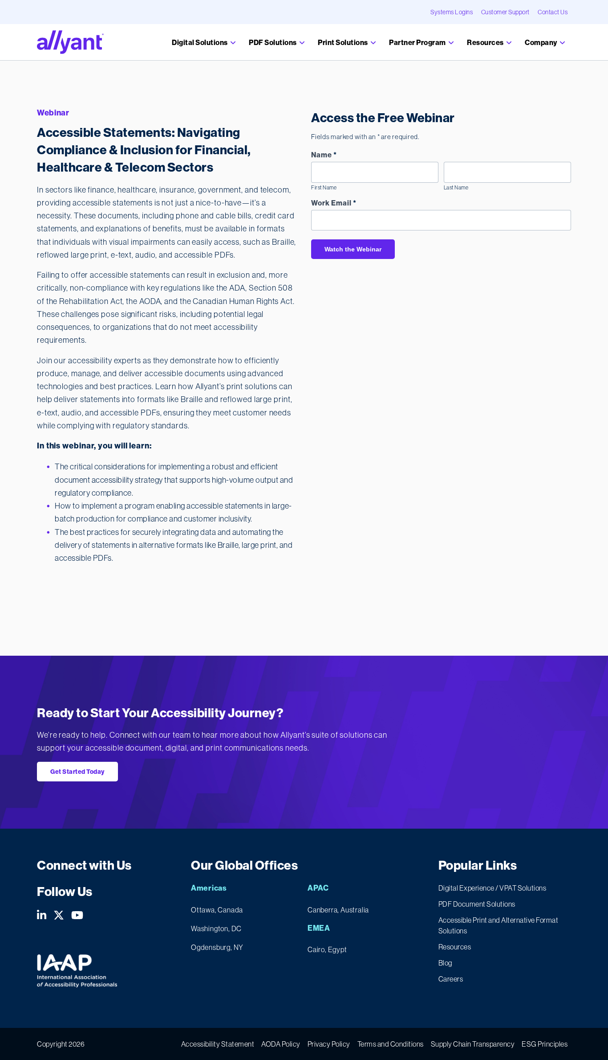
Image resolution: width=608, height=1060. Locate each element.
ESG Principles (544, 1043)
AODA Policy (280, 1043)
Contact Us (552, 12)
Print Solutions (343, 42)
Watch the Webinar (352, 249)
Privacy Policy (329, 1043)
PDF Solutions (273, 42)
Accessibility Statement (218, 1043)
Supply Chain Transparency (473, 1043)
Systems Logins (451, 12)
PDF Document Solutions (476, 904)
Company (541, 42)
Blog (445, 962)
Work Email (334, 203)
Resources (486, 42)
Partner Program (418, 42)
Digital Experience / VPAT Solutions (492, 887)
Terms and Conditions (390, 1043)
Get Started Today (77, 772)
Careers (450, 978)
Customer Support (505, 12)
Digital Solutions (200, 42)
